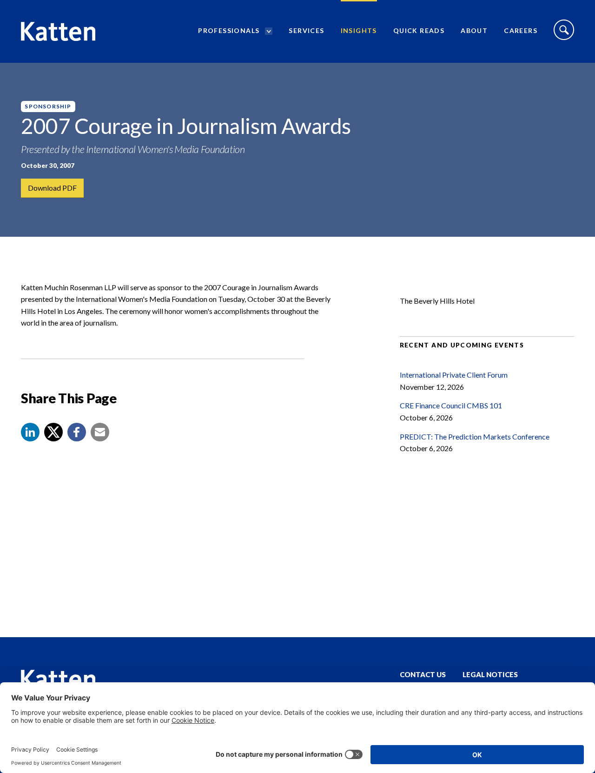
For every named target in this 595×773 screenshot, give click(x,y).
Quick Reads (418, 30)
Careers (520, 30)
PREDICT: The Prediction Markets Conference (474, 436)
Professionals (228, 30)
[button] (30, 432)
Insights (359, 30)
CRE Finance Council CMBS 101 (451, 405)
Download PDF (52, 187)
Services (306, 30)
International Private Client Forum (454, 374)
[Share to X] (53, 432)
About (474, 30)
